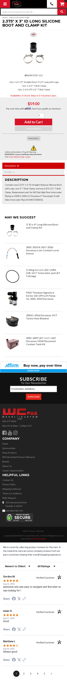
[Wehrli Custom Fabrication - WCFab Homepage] (17, 4)
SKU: (26, 75)
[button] (33, 12)
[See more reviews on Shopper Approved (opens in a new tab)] (24, 599)
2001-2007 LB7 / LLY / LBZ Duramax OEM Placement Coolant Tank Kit (41, 341)
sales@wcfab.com (14, 510)
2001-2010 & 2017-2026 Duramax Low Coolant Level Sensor (42, 250)
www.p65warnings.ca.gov (19, 157)
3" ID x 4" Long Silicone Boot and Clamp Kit (42, 226)
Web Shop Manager (38, 539)
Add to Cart (33, 122)
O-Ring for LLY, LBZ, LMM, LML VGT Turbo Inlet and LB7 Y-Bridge (43, 273)
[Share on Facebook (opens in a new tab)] (14, 599)
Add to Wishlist (33, 128)
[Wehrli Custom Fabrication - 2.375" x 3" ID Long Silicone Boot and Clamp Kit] (33, 35)
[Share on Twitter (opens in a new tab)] (19, 598)
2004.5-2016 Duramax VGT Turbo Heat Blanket (41, 317)
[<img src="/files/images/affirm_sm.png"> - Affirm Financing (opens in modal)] (33, 367)
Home (5, 17)
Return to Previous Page (19, 17)
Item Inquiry (33, 138)
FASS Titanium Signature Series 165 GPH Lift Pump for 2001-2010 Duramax (40, 295)
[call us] (52, 4)
